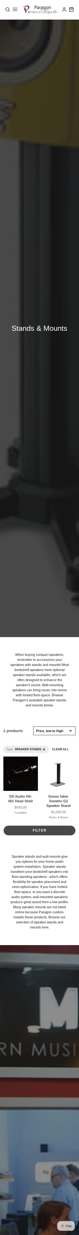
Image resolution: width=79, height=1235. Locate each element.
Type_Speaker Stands (18, 747)
